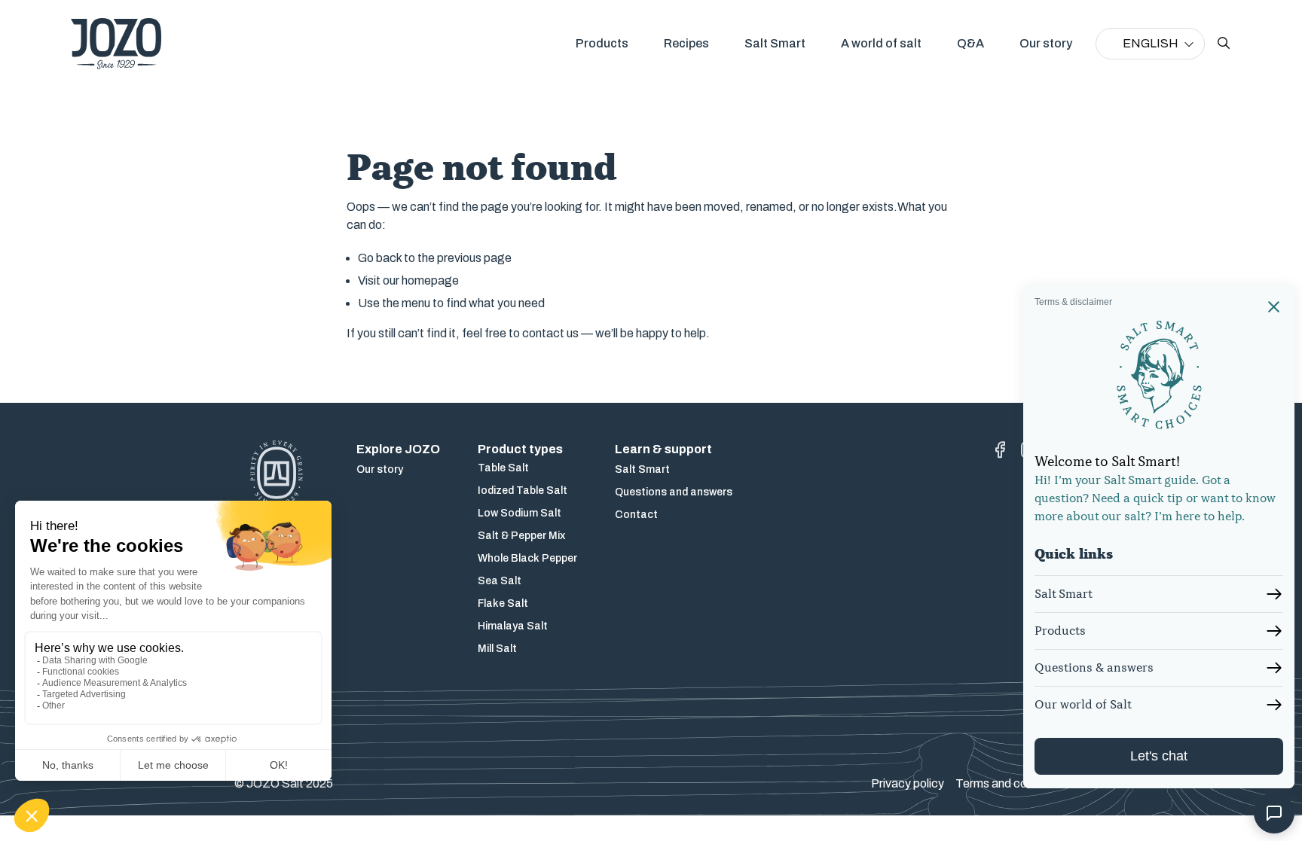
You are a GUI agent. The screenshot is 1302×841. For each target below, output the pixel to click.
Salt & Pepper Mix (521, 535)
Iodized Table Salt (522, 490)
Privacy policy (907, 783)
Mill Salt (497, 648)
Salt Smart (774, 43)
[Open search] (1223, 43)
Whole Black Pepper (527, 558)
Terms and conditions (1011, 783)
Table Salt (503, 468)
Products (602, 43)
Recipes (686, 43)
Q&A (970, 43)
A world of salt (881, 43)
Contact (636, 514)
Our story (1045, 43)
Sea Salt (499, 581)
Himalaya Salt (513, 626)
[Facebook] (1000, 449)
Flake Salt (503, 603)
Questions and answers (673, 492)
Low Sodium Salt (519, 513)
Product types (520, 449)
